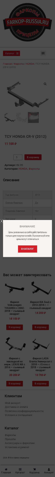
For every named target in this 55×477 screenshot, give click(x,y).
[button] (1, 221)
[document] (27, 238)
